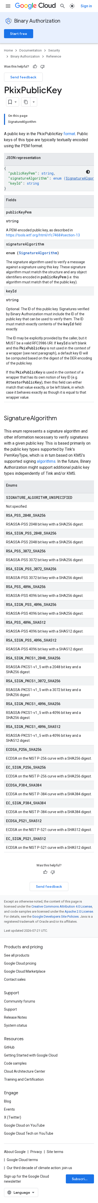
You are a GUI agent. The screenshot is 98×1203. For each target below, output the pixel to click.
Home (8, 50)
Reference (53, 56)
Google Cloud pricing (20, 963)
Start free (18, 33)
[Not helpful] (42, 66)
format (69, 133)
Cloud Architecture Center (24, 1071)
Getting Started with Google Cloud (31, 1055)
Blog (7, 1101)
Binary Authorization (37, 21)
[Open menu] (8, 6)
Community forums (19, 1001)
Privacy (36, 1152)
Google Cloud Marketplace (24, 971)
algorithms (46, 461)
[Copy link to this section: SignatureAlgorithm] (62, 419)
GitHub (9, 1047)
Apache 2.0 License (79, 911)
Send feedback (23, 77)
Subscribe (80, 1179)
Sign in (86, 6)
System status (15, 1025)
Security (54, 50)
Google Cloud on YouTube (24, 1125)
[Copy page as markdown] (25, 102)
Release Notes (15, 1017)
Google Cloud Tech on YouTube (28, 1133)
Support (10, 1009)
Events (9, 1109)
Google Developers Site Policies (55, 916)
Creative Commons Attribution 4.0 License (61, 906)
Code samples (15, 1063)
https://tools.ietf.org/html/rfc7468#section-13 (43, 235)
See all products (16, 955)
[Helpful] (35, 66)
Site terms (55, 1152)
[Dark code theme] (88, 172)
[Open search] (63, 6)
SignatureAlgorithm (38, 252)
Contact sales (15, 979)
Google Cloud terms (22, 1160)
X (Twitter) (12, 1117)
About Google (15, 1152)
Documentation (30, 50)
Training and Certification (24, 1079)
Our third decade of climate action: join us (39, 1168)
